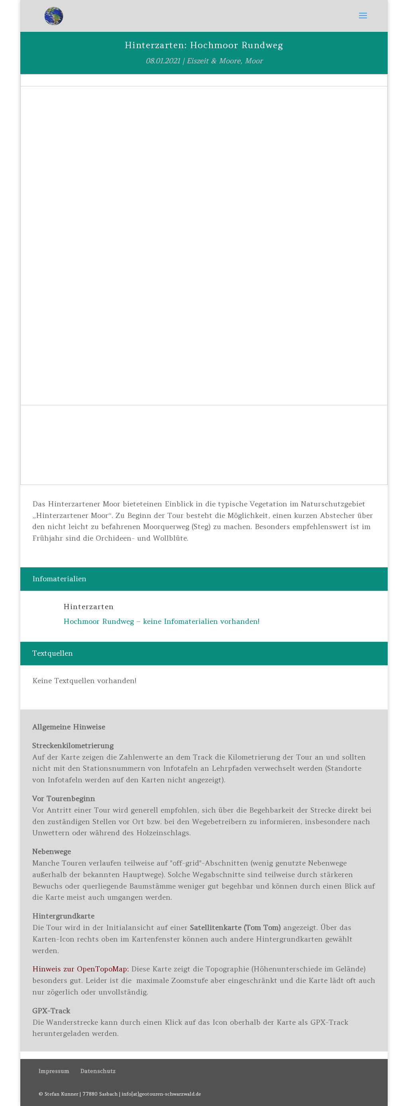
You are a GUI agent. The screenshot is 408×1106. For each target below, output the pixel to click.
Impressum (54, 1071)
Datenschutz (98, 1071)
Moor (254, 60)
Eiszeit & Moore (213, 60)
